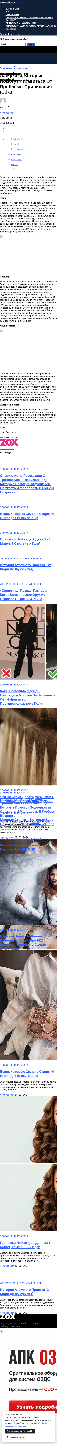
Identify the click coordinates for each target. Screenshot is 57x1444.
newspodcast (7, 112)
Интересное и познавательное (31, 92)
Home (8, 11)
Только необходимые (16, 1437)
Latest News (12, 14)
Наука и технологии (23, 106)
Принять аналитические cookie (20, 1431)
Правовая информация (21, 23)
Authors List (12, 8)
